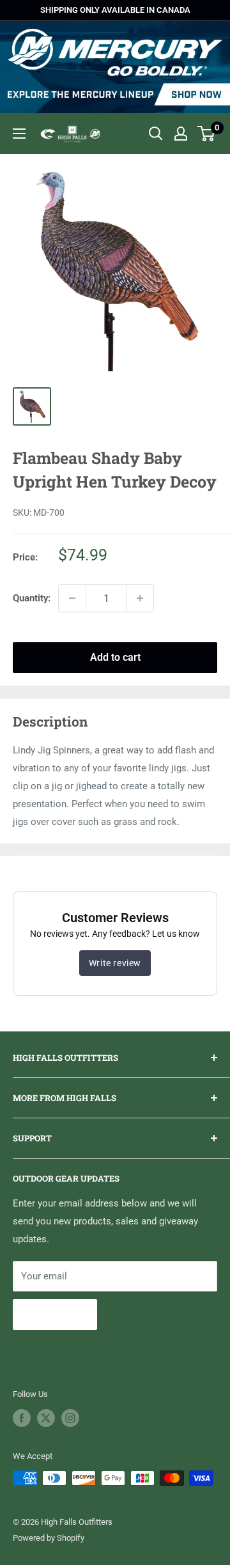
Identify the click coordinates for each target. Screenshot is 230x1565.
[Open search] (156, 134)
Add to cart (115, 657)
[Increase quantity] (139, 598)
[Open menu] (19, 133)
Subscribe (55, 1314)
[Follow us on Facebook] (22, 1418)
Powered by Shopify (48, 1538)
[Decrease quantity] (72, 598)
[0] (207, 133)
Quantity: (31, 598)
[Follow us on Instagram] (70, 1418)
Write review (115, 963)
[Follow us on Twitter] (46, 1418)
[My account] (180, 134)
